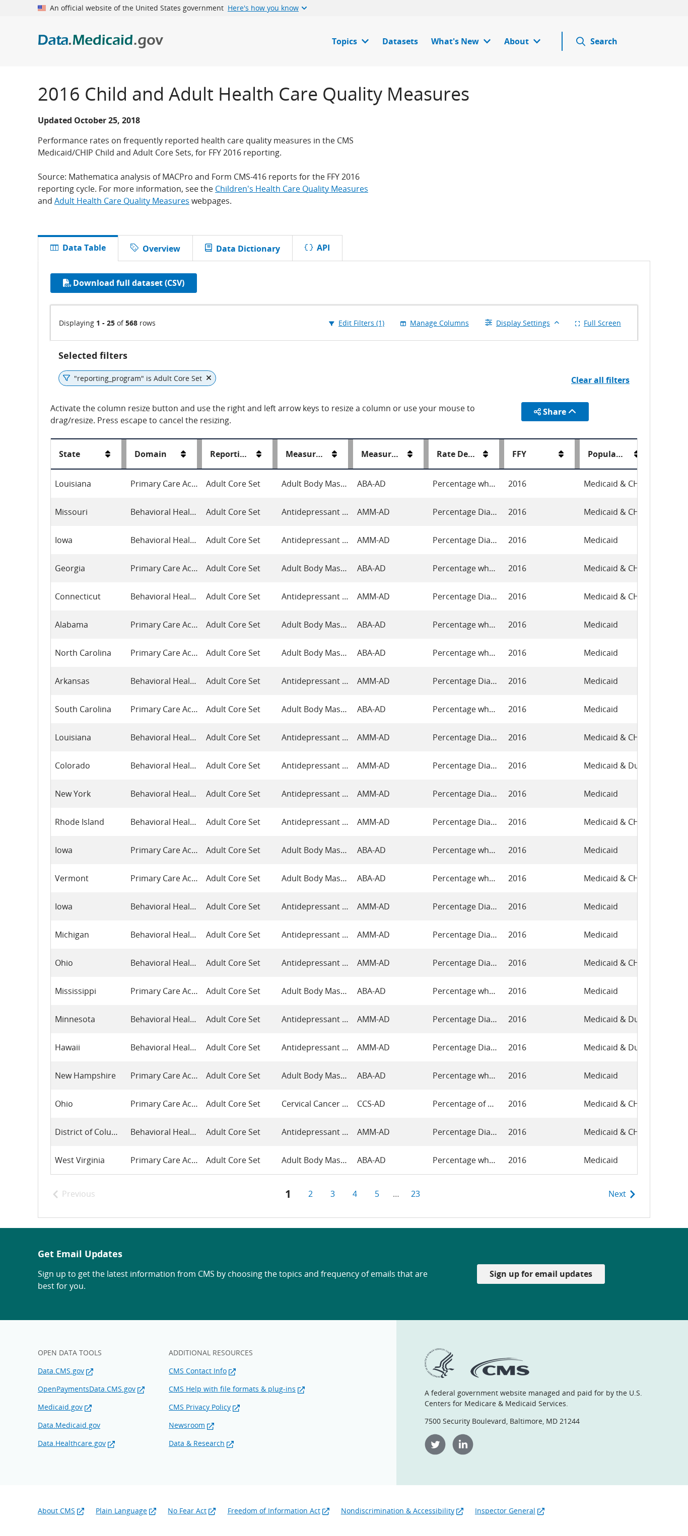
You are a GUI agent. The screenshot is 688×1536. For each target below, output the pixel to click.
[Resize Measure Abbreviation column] (426, 454)
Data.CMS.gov (61, 1370)
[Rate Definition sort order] (485, 453)
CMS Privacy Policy (200, 1407)
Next (617, 1193)
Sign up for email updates (541, 1273)
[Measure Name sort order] (334, 453)
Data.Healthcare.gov (72, 1443)
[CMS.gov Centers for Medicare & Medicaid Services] (499, 1375)
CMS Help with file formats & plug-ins (232, 1389)
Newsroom (187, 1425)
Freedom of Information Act (274, 1510)
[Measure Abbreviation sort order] (410, 453)
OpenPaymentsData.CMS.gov (86, 1389)
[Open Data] (101, 41)
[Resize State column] (123, 454)
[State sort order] (107, 453)
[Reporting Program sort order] (258, 453)
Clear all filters (600, 380)
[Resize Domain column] (199, 454)
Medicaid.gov (60, 1407)
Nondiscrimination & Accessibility (397, 1510)
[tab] (155, 248)
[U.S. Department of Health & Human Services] (439, 1375)
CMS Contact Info (198, 1370)
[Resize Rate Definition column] (501, 454)
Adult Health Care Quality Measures (121, 200)
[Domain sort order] (183, 453)
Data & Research (197, 1443)
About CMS (56, 1510)
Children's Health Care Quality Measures (291, 188)
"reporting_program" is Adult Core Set (138, 378)
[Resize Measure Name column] (350, 454)
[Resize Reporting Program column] (275, 454)
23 (415, 1193)
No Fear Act (187, 1510)
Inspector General (505, 1510)
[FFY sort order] (561, 453)
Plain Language (121, 1510)
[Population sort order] (636, 453)
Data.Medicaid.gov (69, 1425)
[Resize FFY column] (577, 454)
